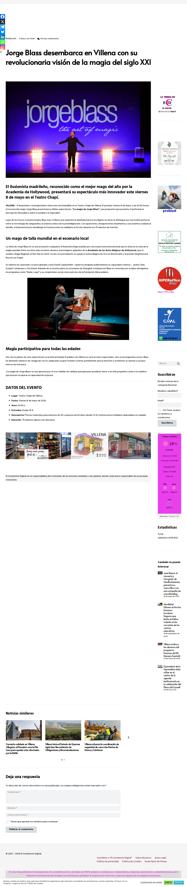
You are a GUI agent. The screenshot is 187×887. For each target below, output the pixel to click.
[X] (2, 21)
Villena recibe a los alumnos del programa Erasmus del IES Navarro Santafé (172, 650)
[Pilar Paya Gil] (169, 153)
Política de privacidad (108, 862)
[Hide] (1, 52)
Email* (161, 401)
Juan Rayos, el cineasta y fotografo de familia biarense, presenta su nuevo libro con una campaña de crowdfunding (172, 583)
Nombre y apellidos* (168, 391)
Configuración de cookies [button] (151, 883)
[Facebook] (2, 16)
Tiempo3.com (173, 516)
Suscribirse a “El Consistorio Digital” (114, 858)
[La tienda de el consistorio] (169, 104)
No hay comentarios (49, 39)
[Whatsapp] (2, 42)
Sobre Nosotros (143, 858)
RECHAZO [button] (178, 882)
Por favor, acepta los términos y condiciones (169, 414)
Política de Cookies (131, 862)
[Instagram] (2, 47)
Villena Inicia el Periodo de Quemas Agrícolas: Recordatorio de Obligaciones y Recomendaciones (62, 747)
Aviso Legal (160, 858)
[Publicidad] (169, 324)
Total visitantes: (163, 536)
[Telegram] (2, 26)
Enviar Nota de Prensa (156, 862)
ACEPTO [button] (168, 882)
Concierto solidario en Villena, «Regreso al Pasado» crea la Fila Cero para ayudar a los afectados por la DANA (22, 749)
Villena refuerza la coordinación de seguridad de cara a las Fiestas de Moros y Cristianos (102, 747)
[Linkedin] (2, 36)
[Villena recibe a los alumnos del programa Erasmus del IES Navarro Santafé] (160, 644)
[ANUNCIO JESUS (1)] (169, 242)
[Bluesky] (2, 31)
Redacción (11, 39)
